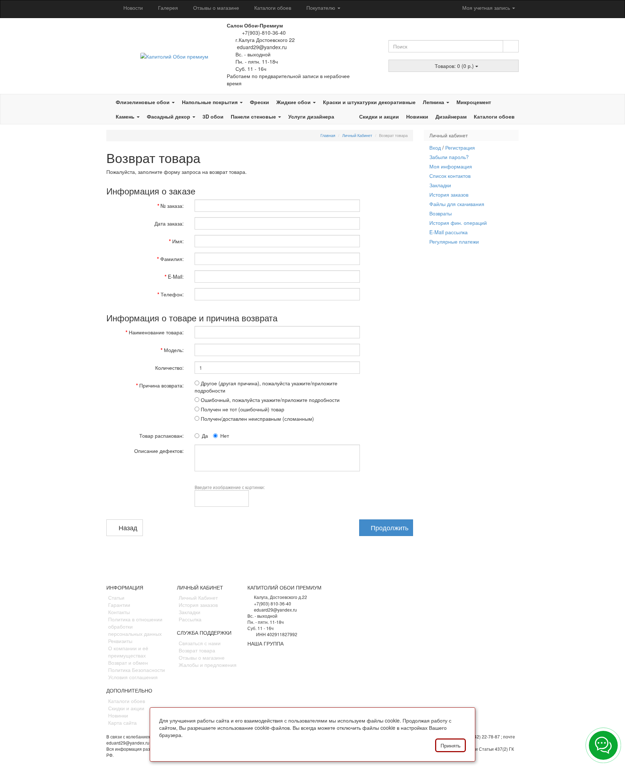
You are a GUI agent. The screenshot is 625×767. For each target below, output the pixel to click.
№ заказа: (172, 205)
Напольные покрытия (210, 102)
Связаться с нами (200, 643)
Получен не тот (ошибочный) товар (241, 409)
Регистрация (460, 147)
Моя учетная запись (486, 7)
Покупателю (321, 7)
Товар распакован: (161, 435)
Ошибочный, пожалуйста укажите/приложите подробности (269, 399)
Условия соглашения (133, 677)
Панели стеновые (254, 116)
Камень (126, 116)
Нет (224, 435)
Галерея (167, 7)
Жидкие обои (294, 102)
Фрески (259, 102)
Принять (450, 745)
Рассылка (190, 619)
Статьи (116, 597)
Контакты (119, 612)
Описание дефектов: (159, 450)
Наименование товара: (156, 332)
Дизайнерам (451, 116)
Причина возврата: (161, 385)
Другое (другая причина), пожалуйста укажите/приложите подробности (266, 387)
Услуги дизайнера (311, 116)
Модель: (174, 349)
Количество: (169, 367)
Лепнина (434, 102)
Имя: (178, 241)
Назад (127, 527)
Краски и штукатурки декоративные (369, 102)
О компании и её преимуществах (128, 651)
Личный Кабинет (357, 135)
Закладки (440, 185)
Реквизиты (120, 640)
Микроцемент (473, 102)
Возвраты (440, 213)
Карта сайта (122, 722)
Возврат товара (197, 650)
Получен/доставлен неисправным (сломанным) (256, 418)
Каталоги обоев (272, 7)
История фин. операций (458, 222)
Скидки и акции (379, 116)
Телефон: (172, 294)
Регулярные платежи (454, 241)
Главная (327, 135)
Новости (132, 7)
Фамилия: (172, 258)
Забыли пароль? (449, 156)
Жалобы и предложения (208, 664)
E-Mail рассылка (448, 232)
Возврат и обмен (128, 662)
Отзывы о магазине (215, 7)
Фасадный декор (169, 116)
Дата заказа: (169, 223)
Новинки (417, 116)
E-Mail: (176, 276)
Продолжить (388, 527)
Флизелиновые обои (143, 102)
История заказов (448, 194)
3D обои (213, 116)
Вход (435, 147)
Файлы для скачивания (456, 203)
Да (205, 435)
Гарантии (119, 604)
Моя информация (450, 166)
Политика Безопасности (136, 669)
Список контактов (450, 175)
